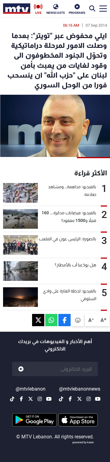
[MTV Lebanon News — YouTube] (97, 398)
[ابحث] (92, 8)
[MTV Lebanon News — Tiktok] (61, 398)
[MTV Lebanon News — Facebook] (70, 398)
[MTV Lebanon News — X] (79, 398)
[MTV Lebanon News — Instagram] (88, 398)
